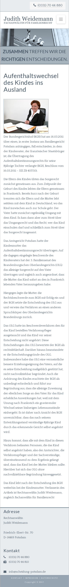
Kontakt (16, 578)
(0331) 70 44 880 (50, 5)
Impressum (31, 578)
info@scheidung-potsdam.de (27, 571)
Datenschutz (49, 578)
